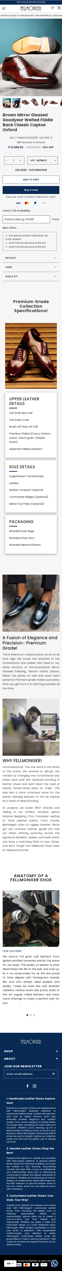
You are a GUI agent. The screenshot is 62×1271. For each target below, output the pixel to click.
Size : (33, 160)
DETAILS (10, 258)
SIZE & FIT (11, 276)
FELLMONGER (31, 1260)
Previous (6, 57)
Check (55, 219)
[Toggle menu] (3, 8)
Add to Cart (31, 179)
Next (55, 57)
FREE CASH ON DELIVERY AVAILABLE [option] (31, 2)
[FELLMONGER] (31, 8)
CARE (8, 267)
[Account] (53, 8)
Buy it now (31, 190)
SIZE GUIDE (21, 169)
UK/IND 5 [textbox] (41, 160)
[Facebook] (27, 1086)
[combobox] (46, 160)
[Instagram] (34, 1086)
